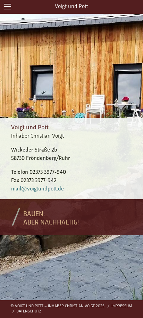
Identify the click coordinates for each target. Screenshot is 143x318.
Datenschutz (28, 311)
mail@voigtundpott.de (37, 189)
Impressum (121, 306)
